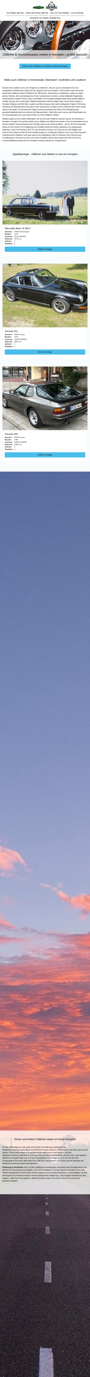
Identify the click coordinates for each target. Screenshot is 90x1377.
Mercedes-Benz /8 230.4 (17, 228)
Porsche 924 (11, 434)
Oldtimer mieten (15, 13)
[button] (45, 66)
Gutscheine (77, 13)
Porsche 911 (11, 331)
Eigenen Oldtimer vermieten (45, 18)
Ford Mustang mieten (36, 13)
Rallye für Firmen (59, 13)
